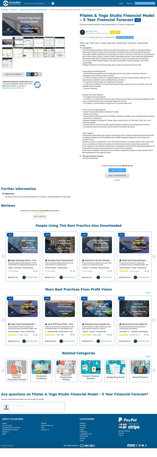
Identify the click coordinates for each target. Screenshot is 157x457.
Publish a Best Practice (145, 3)
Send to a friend (13, 74)
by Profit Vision (31, 277)
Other (82, 440)
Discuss (117, 180)
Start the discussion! (96, 37)
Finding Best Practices (10, 430)
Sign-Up (121, 433)
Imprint (43, 423)
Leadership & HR (86, 434)
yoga (87, 43)
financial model (121, 43)
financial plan (132, 43)
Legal (82, 430)
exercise (103, 43)
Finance (82, 423)
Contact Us (45, 430)
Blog (4, 434)
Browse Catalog (124, 431)
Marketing (83, 432)
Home (4, 423)
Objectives (9, 194)
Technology (84, 436)
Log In (120, 435)
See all (148, 293)
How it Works (7, 425)
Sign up (129, 3)
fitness (92, 43)
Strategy (83, 425)
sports (97, 43)
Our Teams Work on (71, 445)
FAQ (42, 428)
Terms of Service (47, 425)
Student (82, 438)
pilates (82, 43)
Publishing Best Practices (11, 428)
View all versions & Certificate (12, 88)
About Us (5, 432)
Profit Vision (92, 31)
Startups (83, 428)
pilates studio (111, 43)
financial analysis (142, 43)
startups (82, 45)
